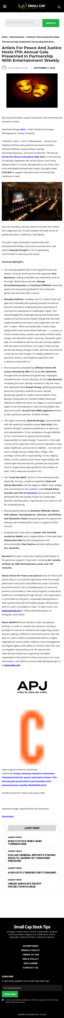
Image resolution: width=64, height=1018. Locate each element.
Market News (15, 837)
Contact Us (30, 967)
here (22, 129)
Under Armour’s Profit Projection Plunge (25, 885)
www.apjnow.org (11, 610)
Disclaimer (8, 816)
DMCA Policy (30, 959)
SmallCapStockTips (18, 68)
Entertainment (17, 37)
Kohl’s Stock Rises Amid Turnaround (25, 843)
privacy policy (19, 1002)
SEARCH (51, 23)
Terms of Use (30, 954)
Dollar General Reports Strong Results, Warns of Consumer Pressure (32, 858)
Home (5, 37)
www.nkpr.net (12, 665)
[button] (5, 5)
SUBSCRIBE (10, 994)
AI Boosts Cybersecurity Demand (32, 872)
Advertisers (30, 946)
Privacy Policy (30, 950)
